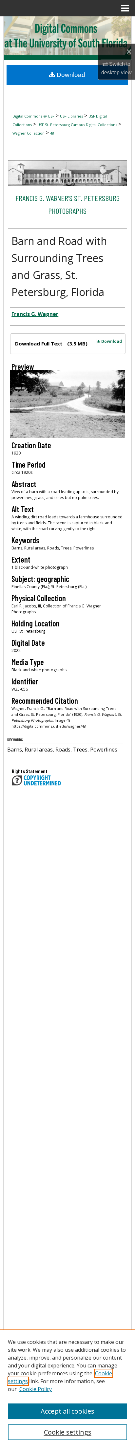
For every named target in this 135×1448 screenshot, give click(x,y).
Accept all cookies (67, 1411)
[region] (67, 1388)
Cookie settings (67, 1432)
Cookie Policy (35, 1389)
